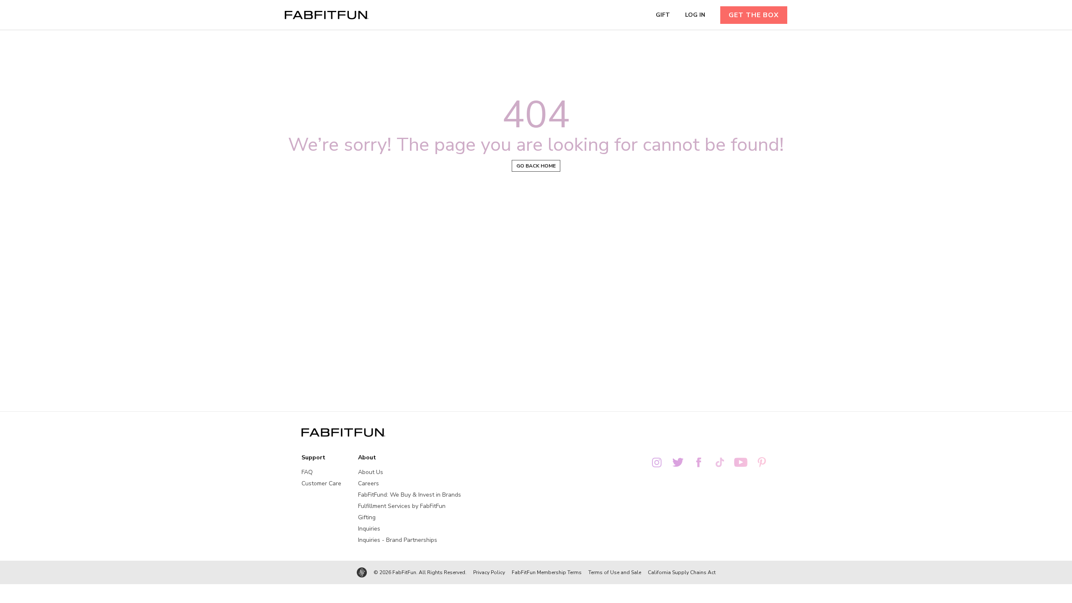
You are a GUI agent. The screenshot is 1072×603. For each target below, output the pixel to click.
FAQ (307, 472)
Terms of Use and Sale (614, 573)
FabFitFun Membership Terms (547, 573)
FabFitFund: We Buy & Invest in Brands (409, 495)
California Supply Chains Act (682, 573)
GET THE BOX (754, 15)
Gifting (367, 517)
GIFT (663, 15)
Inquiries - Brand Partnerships (397, 540)
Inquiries (369, 529)
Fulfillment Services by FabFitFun (402, 506)
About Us (370, 472)
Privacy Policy (489, 573)
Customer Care (321, 483)
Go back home (536, 165)
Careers (368, 483)
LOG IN (695, 15)
